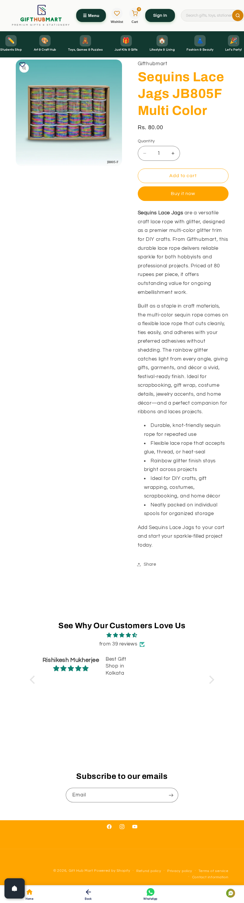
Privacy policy (179, 871)
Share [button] (150, 564)
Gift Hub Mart (81, 870)
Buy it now (183, 193)
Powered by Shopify (112, 870)
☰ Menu (91, 15)
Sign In (160, 15)
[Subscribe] (171, 795)
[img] (122, 635)
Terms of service (213, 871)
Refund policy (148, 871)
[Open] (14, 888)
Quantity (146, 141)
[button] (34, 680)
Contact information (210, 877)
